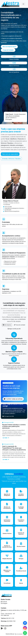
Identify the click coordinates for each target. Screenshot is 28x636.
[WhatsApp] (25, 633)
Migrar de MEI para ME (15, 328)
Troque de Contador (8, 50)
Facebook (4, 601)
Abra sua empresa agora (9, 46)
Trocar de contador (20, 325)
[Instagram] (25, 628)
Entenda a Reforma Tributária (11, 159)
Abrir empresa (7, 325)
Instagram (9, 119)
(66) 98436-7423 (11, 621)
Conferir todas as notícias (14, 399)
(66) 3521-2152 (10, 618)
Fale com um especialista (10, 154)
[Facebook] (25, 623)
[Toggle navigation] (23, 4)
